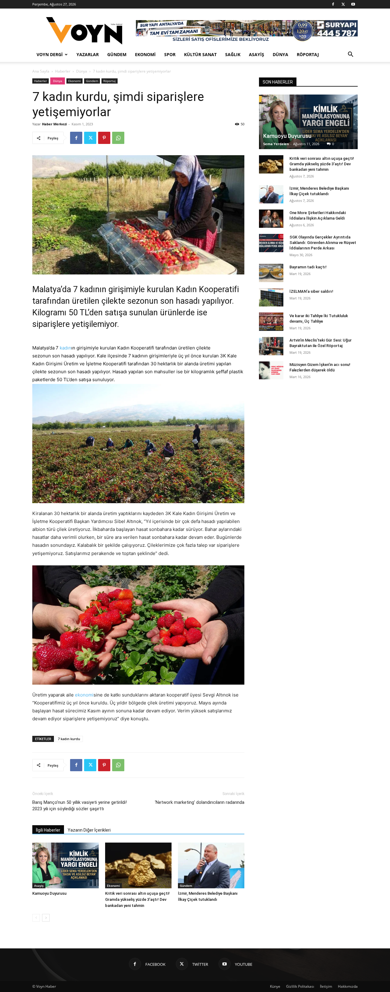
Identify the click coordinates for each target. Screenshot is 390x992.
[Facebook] (333, 4)
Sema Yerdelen (276, 143)
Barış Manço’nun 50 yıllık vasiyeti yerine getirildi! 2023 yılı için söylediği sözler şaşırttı (79, 805)
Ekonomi (145, 54)
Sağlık (232, 54)
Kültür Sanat (200, 54)
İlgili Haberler (48, 830)
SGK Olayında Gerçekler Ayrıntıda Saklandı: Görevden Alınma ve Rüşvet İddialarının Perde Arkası (322, 242)
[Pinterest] (104, 138)
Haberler (62, 71)
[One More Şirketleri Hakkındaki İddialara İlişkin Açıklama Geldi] (271, 219)
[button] (350, 55)
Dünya (280, 54)
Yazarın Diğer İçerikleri (89, 830)
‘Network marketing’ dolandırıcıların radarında (199, 802)
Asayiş (256, 54)
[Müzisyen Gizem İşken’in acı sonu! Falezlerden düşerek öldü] (271, 370)
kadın (65, 348)
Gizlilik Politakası (300, 986)
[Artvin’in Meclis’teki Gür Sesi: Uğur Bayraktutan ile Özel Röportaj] (271, 346)
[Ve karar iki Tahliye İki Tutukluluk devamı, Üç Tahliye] (271, 322)
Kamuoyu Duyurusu (49, 893)
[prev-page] (36, 918)
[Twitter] (343, 4)
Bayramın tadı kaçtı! (308, 267)
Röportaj (308, 54)
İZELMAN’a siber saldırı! (311, 291)
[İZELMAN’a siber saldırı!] (271, 297)
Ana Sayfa (40, 71)
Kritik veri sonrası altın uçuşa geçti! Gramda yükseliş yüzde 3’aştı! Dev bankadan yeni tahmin (137, 899)
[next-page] (46, 918)
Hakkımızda (348, 986)
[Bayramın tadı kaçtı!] (271, 273)
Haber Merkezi (54, 124)
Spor (170, 54)
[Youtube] (353, 4)
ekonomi (84, 695)
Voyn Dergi (50, 54)
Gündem (116, 54)
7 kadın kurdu (69, 738)
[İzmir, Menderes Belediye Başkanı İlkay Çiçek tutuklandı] (211, 865)
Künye (275, 986)
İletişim (326, 986)
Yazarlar (87, 54)
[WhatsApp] (118, 138)
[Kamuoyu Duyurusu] (65, 865)
